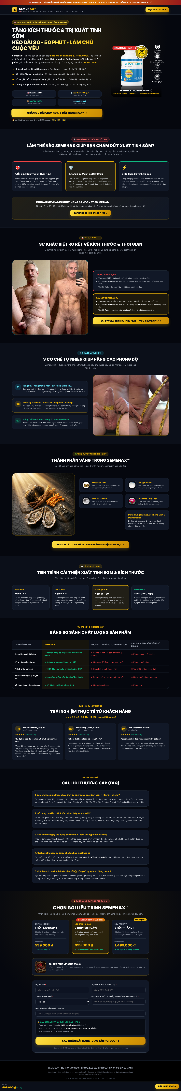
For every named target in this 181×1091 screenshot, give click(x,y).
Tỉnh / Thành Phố (44, 996)
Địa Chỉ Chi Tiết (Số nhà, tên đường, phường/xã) (115, 996)
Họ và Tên (40, 985)
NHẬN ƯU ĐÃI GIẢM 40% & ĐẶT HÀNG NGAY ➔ (57, 112)
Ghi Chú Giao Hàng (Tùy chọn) (49, 1008)
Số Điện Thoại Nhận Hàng (104, 985)
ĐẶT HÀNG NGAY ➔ (157, 9)
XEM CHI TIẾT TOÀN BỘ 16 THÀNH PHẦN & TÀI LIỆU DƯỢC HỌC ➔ (90, 544)
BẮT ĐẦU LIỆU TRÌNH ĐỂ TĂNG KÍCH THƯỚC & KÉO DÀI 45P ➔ (131, 321)
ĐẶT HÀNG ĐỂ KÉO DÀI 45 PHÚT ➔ (90, 213)
